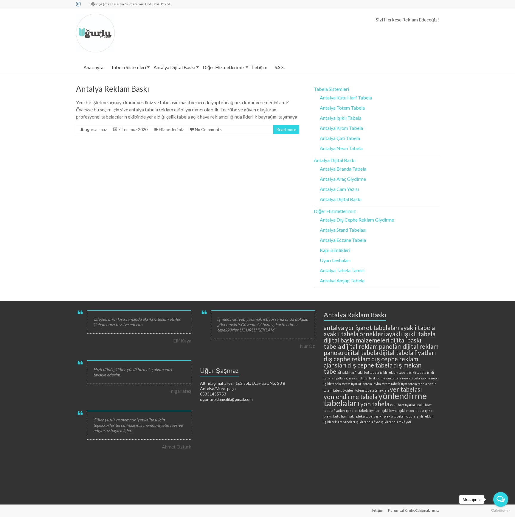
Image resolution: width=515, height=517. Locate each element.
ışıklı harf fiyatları (403, 405)
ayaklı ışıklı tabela (410, 333)
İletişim (259, 67)
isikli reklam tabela (394, 372)
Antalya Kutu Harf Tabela (346, 97)
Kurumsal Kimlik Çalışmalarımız (413, 510)
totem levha (372, 384)
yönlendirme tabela (350, 396)
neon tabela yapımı (416, 378)
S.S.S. (280, 67)
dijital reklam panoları (372, 346)
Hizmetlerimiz (171, 129)
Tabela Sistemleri (128, 67)
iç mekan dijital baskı (361, 378)
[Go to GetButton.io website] (500, 511)
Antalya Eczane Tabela (343, 240)
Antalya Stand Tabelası (343, 230)
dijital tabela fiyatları (407, 352)
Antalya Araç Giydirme (343, 179)
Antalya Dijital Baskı (174, 67)
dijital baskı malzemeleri (357, 340)
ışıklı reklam (425, 416)
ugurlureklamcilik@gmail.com (226, 399)
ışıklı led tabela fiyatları (363, 410)
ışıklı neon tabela (411, 410)
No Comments (208, 129)
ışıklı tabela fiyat (368, 422)
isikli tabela (417, 372)
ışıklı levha (389, 410)
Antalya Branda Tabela (343, 169)
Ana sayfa (93, 67)
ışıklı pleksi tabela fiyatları (395, 416)
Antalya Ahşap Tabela (342, 280)
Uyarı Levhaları (335, 260)
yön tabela (374, 403)
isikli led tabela (368, 372)
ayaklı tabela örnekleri (354, 333)
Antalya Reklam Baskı (112, 89)
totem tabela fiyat (394, 384)
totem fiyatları (352, 384)
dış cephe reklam (347, 358)
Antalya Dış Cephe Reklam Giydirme (357, 219)
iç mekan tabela (389, 378)
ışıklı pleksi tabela (361, 416)
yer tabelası (406, 389)
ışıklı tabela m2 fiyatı (396, 422)
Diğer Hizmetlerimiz (224, 67)
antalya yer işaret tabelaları (362, 327)
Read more (286, 129)
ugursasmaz (96, 129)
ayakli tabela (418, 327)
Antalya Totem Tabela (342, 107)
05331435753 (213, 393)
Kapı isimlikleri (335, 250)
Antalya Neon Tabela (341, 148)
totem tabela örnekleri (372, 390)
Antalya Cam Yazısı (339, 189)
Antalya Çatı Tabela (340, 138)
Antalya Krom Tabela (341, 128)
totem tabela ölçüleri (339, 390)
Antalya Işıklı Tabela (341, 118)
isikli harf (349, 372)
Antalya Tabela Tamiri (342, 270)
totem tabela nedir (422, 384)
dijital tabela (361, 352)
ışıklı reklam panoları (339, 422)
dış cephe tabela (370, 365)
